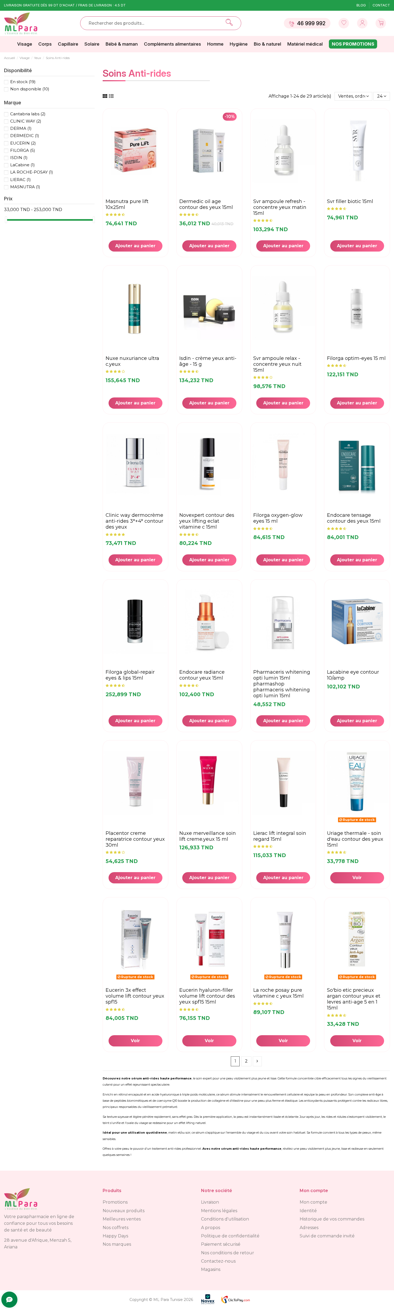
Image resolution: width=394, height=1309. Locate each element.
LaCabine (22, 164)
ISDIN (19, 157)
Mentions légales (219, 1210)
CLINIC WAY (25, 121)
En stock (23, 81)
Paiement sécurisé (220, 1244)
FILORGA (22, 150)
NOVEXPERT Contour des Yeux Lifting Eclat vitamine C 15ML (206, 521)
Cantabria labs (28, 113)
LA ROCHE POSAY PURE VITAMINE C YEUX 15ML (278, 993)
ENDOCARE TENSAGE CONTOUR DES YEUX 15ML (354, 518)
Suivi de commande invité (327, 1235)
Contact (381, 5)
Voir (357, 877)
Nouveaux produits (123, 1210)
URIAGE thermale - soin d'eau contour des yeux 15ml (355, 839)
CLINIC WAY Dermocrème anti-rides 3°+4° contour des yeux (134, 521)
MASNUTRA (25, 186)
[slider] (6, 219)
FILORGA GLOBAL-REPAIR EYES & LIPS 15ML (130, 675)
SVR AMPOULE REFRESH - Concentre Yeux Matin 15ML (279, 207)
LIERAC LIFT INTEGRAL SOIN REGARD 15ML (279, 836)
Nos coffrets (115, 1227)
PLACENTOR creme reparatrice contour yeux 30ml (135, 839)
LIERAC (20, 179)
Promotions (115, 1202)
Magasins (210, 1269)
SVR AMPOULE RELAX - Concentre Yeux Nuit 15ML (277, 364)
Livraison (210, 1202)
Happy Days (115, 1235)
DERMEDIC (24, 135)
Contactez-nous (218, 1261)
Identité (308, 1210)
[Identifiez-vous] (344, 23)
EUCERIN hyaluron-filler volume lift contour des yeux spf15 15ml (207, 996)
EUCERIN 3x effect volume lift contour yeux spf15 (135, 996)
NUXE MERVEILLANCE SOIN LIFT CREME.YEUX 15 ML (207, 836)
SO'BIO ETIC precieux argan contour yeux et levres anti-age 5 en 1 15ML (353, 999)
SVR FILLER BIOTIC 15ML (350, 201)
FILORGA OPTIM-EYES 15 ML (356, 358)
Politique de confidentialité (230, 1235)
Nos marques (117, 1244)
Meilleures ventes (122, 1219)
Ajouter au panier (135, 245)
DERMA (21, 128)
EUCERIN (23, 143)
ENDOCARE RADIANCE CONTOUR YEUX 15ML (202, 675)
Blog (361, 5)
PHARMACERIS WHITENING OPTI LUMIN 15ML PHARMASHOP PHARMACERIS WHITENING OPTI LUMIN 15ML (281, 684)
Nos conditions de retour (227, 1252)
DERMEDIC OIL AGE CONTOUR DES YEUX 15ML (206, 204)
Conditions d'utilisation (225, 1219)
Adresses (309, 1227)
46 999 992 (311, 23)
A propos (210, 1227)
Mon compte (313, 1202)
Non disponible (29, 88)
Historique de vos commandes (332, 1219)
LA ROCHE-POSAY (31, 172)
